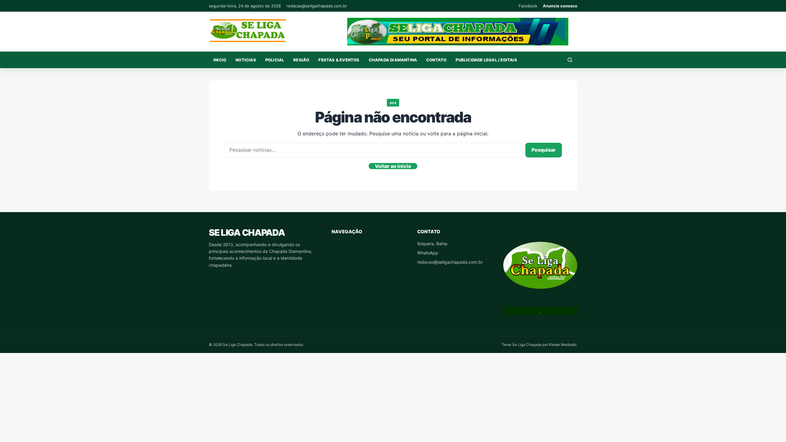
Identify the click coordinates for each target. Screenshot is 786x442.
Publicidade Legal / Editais (486, 59)
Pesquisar (543, 150)
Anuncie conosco (560, 5)
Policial (274, 59)
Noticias (245, 59)
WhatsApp (427, 252)
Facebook (528, 5)
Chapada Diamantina (393, 59)
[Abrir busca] (569, 60)
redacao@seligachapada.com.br (316, 5)
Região (301, 59)
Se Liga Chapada (247, 232)
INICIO (219, 59)
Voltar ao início (393, 166)
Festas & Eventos (338, 59)
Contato (436, 59)
